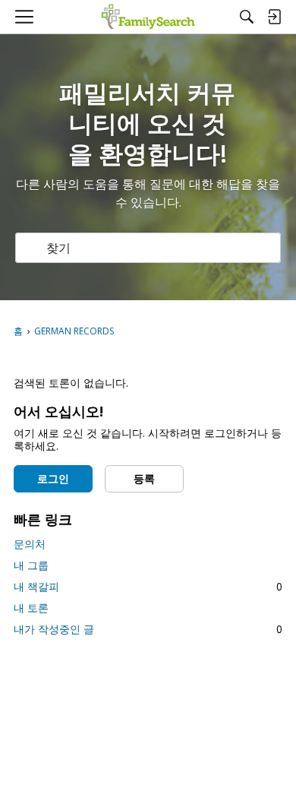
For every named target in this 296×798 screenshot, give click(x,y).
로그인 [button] (53, 478)
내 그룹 (31, 565)
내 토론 (31, 607)
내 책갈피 (148, 586)
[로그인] (274, 16)
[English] (148, 16)
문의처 (30, 544)
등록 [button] (144, 478)
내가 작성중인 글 (148, 629)
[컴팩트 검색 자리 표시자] (246, 16)
